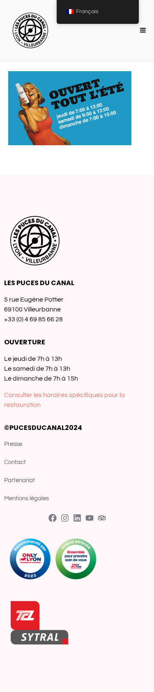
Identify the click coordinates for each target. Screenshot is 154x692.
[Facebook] (52, 518)
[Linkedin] (77, 518)
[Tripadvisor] (102, 518)
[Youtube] (89, 518)
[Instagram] (65, 518)
